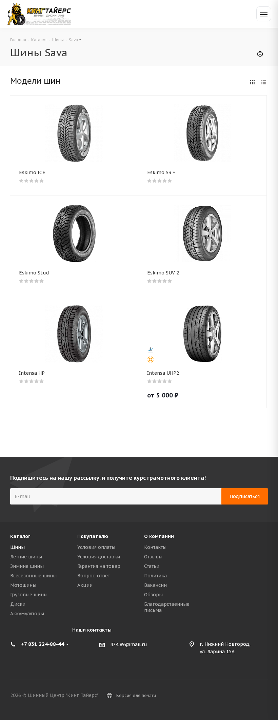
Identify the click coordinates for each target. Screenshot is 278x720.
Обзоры (153, 595)
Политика (155, 576)
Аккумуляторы (27, 614)
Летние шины (26, 557)
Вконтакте (246, 696)
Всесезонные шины (33, 576)
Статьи (151, 566)
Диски (17, 604)
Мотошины (23, 585)
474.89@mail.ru (128, 644)
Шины (17, 547)
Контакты (155, 547)
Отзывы (153, 557)
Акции (85, 585)
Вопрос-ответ (93, 576)
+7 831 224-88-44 (42, 644)
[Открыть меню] (263, 13)
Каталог (20, 536)
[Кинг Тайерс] (39, 14)
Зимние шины (27, 566)
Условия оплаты (96, 547)
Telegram (263, 696)
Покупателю (92, 536)
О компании (159, 536)
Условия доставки (98, 557)
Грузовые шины (28, 595)
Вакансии (155, 585)
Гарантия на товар (98, 566)
